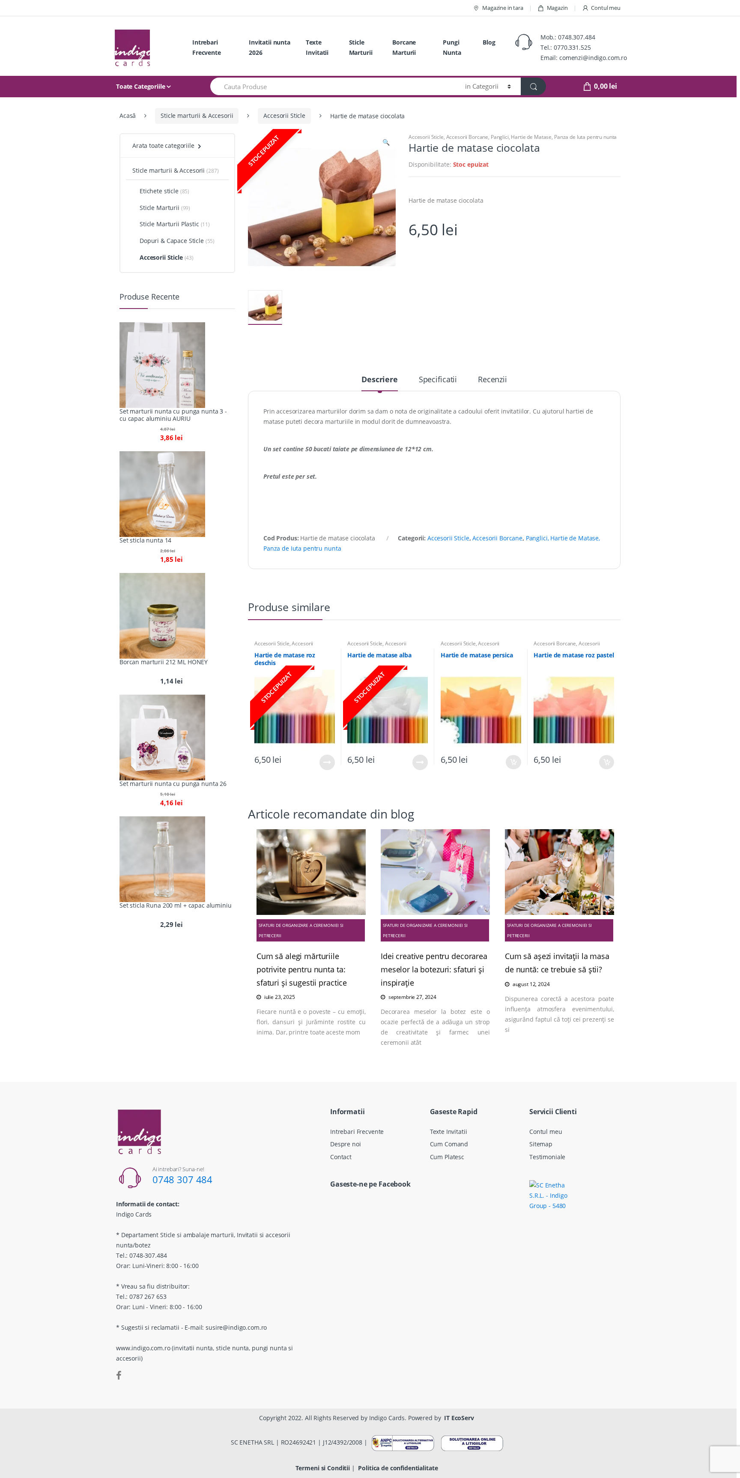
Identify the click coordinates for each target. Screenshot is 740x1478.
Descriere (379, 379)
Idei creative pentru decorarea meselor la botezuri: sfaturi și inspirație (434, 969)
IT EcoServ (459, 1418)
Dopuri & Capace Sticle (172, 241)
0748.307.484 (576, 37)
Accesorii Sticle (284, 115)
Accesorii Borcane (467, 137)
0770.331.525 (572, 47)
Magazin (557, 8)
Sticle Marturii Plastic (169, 224)
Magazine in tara (502, 8)
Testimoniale (547, 1157)
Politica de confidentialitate (398, 1468)
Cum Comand (449, 1144)
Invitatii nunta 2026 (269, 47)
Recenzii (492, 379)
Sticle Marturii (361, 47)
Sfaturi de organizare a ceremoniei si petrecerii (301, 930)
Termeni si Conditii (322, 1468)
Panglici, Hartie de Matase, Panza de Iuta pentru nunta (554, 137)
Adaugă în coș (513, 762)
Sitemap (540, 1144)
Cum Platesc (447, 1157)
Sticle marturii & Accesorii (197, 115)
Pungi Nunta (452, 47)
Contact (341, 1157)
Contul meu (606, 8)
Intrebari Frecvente (206, 47)
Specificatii (438, 379)
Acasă (127, 115)
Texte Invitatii (317, 47)
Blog (489, 42)
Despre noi (345, 1144)
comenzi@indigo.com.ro (593, 58)
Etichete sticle (159, 191)
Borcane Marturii (404, 47)
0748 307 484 (182, 1179)
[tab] (379, 383)
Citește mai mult (327, 762)
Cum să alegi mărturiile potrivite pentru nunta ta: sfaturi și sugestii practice (302, 969)
